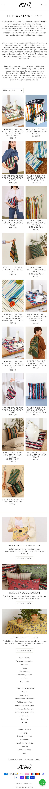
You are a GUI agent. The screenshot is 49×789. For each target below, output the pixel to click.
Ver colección (24, 650)
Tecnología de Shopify (24, 787)
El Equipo (24, 733)
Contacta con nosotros (24, 688)
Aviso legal (24, 716)
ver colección (24, 558)
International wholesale (24, 699)
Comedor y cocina (24, 675)
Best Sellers (24, 658)
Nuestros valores (24, 736)
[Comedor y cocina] (24, 622)
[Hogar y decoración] (24, 577)
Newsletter (24, 695)
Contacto (24, 719)
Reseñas (24, 746)
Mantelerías (24, 671)
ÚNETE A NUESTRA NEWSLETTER (24, 759)
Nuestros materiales (24, 743)
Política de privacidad (24, 712)
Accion (24, 722)
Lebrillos (24, 678)
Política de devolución (24, 705)
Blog (24, 753)
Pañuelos (24, 664)
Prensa (25, 692)
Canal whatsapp (24, 750)
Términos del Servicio (24, 709)
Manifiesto (24, 739)
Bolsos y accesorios (24, 661)
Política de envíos (24, 702)
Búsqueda (24, 681)
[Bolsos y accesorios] (24, 529)
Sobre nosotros (24, 729)
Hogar (24, 668)
